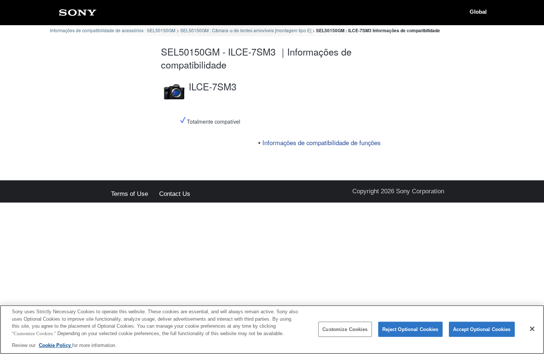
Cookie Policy (55, 345)
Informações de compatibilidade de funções (321, 142)
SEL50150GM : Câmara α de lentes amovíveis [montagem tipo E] (245, 30)
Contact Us (174, 194)
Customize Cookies (344, 329)
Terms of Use (129, 194)
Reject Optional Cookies (410, 329)
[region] (272, 329)
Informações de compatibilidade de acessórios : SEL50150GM (112, 30)
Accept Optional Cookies (482, 329)
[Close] (532, 329)
